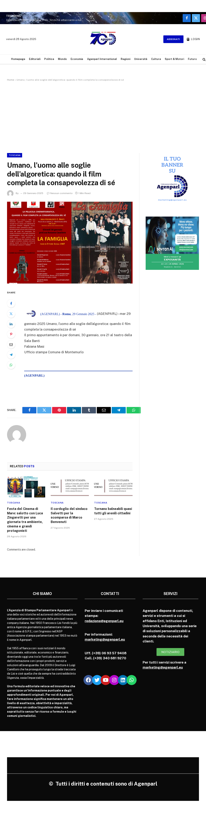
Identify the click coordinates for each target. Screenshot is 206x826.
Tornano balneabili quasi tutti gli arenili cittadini (113, 511)
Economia (77, 59)
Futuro (192, 59)
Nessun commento (61, 193)
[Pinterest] (11, 334)
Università (140, 59)
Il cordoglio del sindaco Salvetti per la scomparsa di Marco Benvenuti (69, 515)
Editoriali (34, 59)
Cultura (156, 59)
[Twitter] (11, 314)
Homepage (18, 59)
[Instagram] (114, 680)
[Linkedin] (123, 680)
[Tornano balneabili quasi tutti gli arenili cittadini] (113, 487)
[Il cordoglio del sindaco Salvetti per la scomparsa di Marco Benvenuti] (70, 487)
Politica (49, 59)
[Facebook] (11, 303)
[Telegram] (11, 355)
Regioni (125, 59)
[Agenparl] (103, 39)
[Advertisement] (103, 116)
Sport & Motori (174, 59)
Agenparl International (102, 59)
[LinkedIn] (11, 324)
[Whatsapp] (132, 680)
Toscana (15, 155)
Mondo (62, 59)
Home (10, 79)
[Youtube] (106, 680)
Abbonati (173, 39)
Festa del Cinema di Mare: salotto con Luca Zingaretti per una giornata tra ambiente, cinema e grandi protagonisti (25, 520)
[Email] (11, 344)
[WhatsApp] (11, 365)
